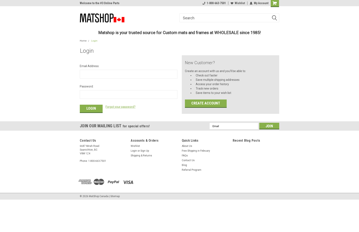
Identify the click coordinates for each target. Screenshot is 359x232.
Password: (86, 86)
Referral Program (191, 169)
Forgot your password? (120, 106)
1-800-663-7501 (216, 3)
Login (94, 40)
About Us (187, 146)
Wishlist (240, 3)
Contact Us (188, 160)
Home (83, 40)
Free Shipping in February (196, 150)
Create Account (205, 103)
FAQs (185, 155)
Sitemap (115, 196)
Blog (184, 165)
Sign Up (144, 150)
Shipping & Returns (141, 155)
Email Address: (89, 66)
